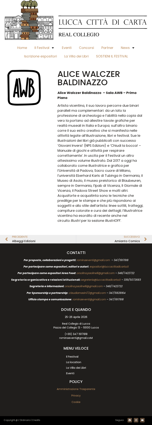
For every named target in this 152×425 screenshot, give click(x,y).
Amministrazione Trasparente (76, 389)
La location (73, 362)
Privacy (76, 395)
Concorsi (86, 47)
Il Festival (41, 47)
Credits (36, 420)
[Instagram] (136, 420)
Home (22, 47)
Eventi (67, 47)
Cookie (76, 402)
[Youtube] (142, 420)
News (125, 47)
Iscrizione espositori (40, 56)
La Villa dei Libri (76, 56)
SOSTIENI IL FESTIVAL (112, 56)
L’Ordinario (24, 420)
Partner (107, 47)
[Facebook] (130, 420)
